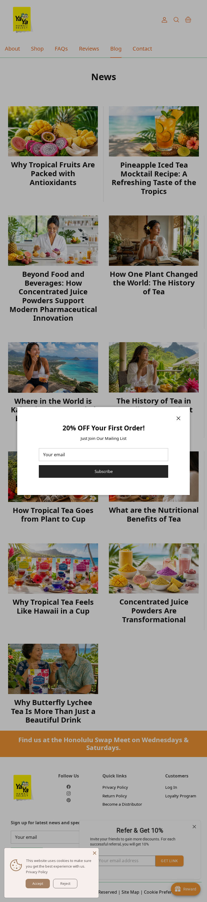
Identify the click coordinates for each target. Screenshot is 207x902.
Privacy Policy (37, 871)
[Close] (94, 852)
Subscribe (104, 471)
